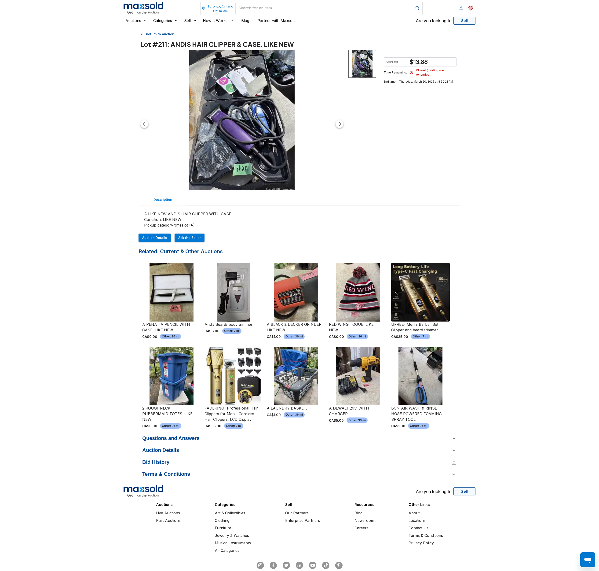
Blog (245, 20)
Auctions (133, 20)
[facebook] (273, 565)
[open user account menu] (461, 8)
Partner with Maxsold (276, 20)
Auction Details (154, 238)
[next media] (339, 124)
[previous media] (144, 124)
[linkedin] (299, 565)
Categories (162, 20)
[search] (417, 8)
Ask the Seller (189, 238)
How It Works (215, 20)
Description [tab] (162, 199)
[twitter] (286, 565)
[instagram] (260, 565)
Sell (187, 20)
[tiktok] (325, 565)
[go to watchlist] (470, 8)
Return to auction (160, 34)
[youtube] (312, 565)
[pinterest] (338, 565)
